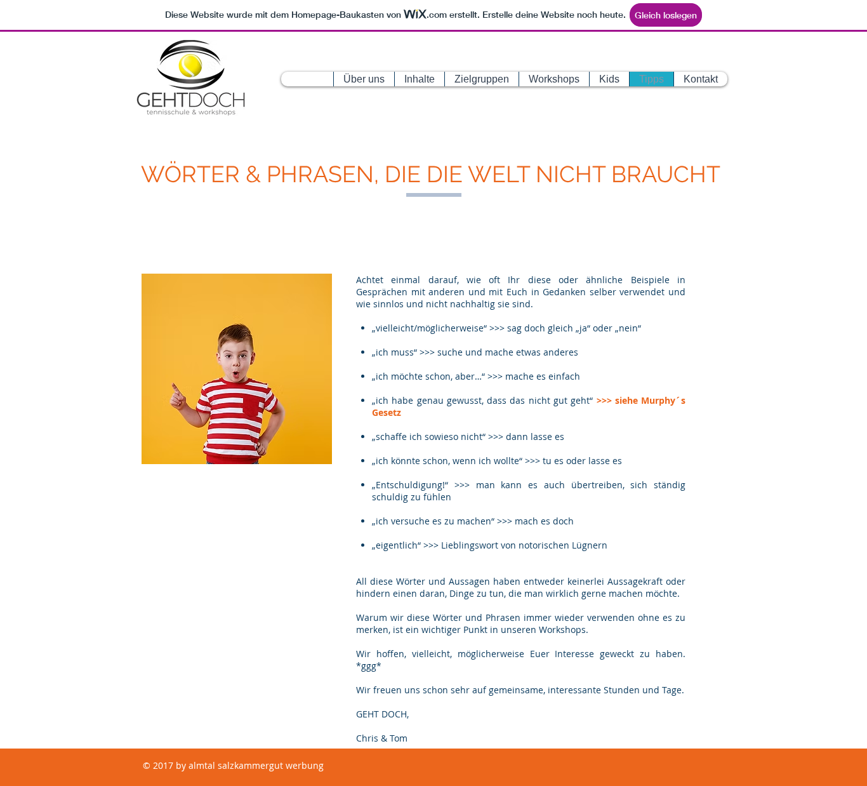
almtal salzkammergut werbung (255, 765)
